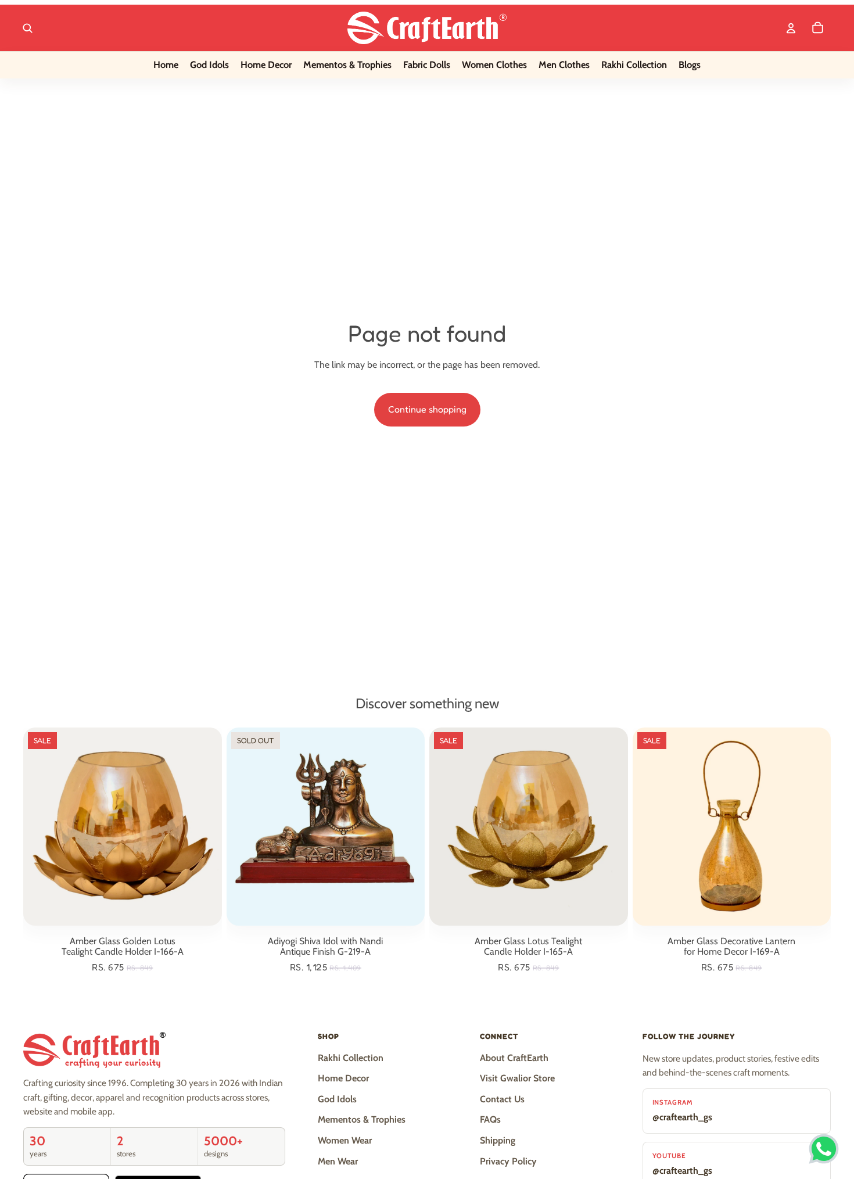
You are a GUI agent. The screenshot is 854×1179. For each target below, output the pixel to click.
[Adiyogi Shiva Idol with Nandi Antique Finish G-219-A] (325, 826)
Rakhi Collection (350, 1057)
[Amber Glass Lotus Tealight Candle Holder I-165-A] (528, 826)
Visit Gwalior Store (517, 1078)
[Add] (203, 908)
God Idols (337, 1099)
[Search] (27, 28)
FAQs (490, 1119)
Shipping (497, 1140)
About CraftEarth (514, 1057)
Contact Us (502, 1099)
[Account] (790, 28)
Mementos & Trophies (362, 1119)
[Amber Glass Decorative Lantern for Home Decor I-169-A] (732, 826)
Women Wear (345, 1140)
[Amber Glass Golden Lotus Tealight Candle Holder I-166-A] (122, 826)
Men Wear (338, 1161)
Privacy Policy (508, 1161)
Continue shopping (427, 409)
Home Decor (343, 1078)
